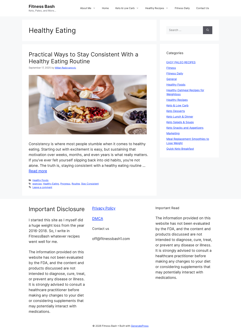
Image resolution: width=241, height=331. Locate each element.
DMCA (97, 218)
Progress (65, 183)
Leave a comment (42, 187)
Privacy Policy (103, 208)
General (171, 79)
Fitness (171, 68)
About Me (85, 8)
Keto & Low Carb (125, 8)
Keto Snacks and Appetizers (184, 127)
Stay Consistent (90, 183)
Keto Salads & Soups (180, 122)
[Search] (207, 30)
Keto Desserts (175, 111)
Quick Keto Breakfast (180, 148)
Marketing (173, 133)
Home (105, 8)
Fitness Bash (42, 6)
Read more (38, 171)
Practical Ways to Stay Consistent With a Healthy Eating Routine (83, 58)
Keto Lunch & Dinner (179, 116)
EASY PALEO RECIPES (181, 62)
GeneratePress (140, 325)
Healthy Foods (40, 180)
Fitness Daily (182, 8)
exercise (37, 183)
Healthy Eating (51, 183)
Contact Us (202, 8)
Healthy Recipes (154, 8)
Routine (76, 183)
